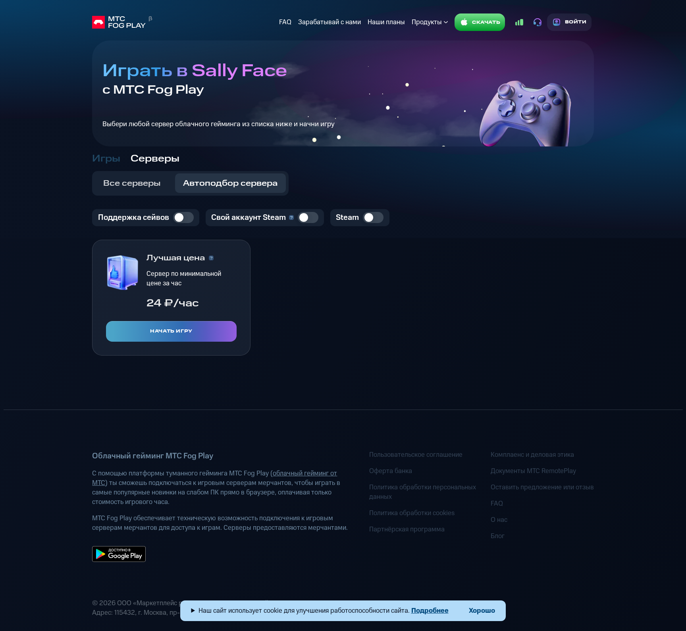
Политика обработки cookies (412, 513)
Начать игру (171, 331)
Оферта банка (390, 471)
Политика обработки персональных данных (422, 492)
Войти (576, 22)
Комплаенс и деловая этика (532, 455)
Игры (106, 158)
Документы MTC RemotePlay (533, 471)
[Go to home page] (184, 22)
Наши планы (386, 22)
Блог (498, 536)
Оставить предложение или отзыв (542, 487)
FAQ (285, 22)
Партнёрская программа (407, 529)
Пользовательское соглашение (415, 455)
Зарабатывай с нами (329, 22)
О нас (499, 520)
